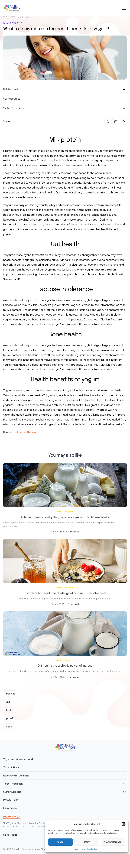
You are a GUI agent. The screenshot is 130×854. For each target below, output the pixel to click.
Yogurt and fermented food (18, 759)
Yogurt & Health (11, 767)
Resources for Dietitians (16, 775)
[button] (123, 824)
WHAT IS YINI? (11, 817)
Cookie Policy (80, 849)
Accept (60, 841)
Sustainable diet (12, 791)
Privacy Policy (10, 799)
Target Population (13, 783)
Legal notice (92, 849)
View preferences (113, 841)
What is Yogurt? (12, 23)
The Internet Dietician (25, 432)
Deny (87, 841)
